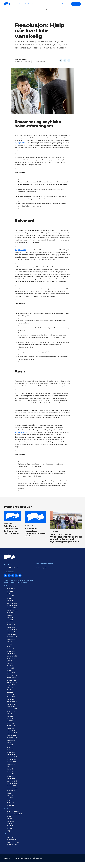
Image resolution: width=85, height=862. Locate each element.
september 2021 (12, 709)
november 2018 (12, 783)
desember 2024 (12, 629)
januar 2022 (11, 699)
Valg (8, 831)
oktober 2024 (11, 634)
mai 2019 (10, 771)
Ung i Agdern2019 (20, 143)
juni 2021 (10, 716)
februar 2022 (11, 697)
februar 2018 (11, 805)
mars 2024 (10, 649)
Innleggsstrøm (12, 840)
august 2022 (11, 685)
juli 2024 (9, 641)
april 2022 (10, 692)
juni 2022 (10, 687)
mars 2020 (10, 750)
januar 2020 (11, 754)
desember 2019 (12, 757)
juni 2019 (10, 769)
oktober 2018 (11, 786)
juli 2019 (9, 766)
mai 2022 (10, 690)
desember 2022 (12, 675)
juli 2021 (9, 714)
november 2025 (12, 605)
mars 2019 (10, 774)
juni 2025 (10, 617)
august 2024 (11, 639)
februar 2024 (11, 651)
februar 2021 (11, 726)
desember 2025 (12, 603)
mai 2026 (10, 591)
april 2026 (10, 593)
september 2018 (12, 788)
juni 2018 (10, 795)
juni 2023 (10, 663)
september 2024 (12, 637)
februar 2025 (11, 625)
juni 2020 (10, 742)
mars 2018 (10, 803)
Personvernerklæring (22, 858)
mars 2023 (10, 668)
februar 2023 (11, 670)
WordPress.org (12, 844)
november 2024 (12, 632)
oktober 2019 (11, 762)
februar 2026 (11, 598)
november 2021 (12, 704)
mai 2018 (10, 798)
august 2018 (11, 791)
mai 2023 (10, 666)
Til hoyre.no (9, 10)
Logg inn (61, 4)
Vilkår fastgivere (37, 858)
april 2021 (10, 721)
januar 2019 (11, 779)
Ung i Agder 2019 (20, 250)
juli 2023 (9, 661)
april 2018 (10, 800)
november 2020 (12, 733)
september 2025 (12, 610)
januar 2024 (11, 653)
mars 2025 (10, 622)
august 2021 (11, 711)
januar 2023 (11, 673)
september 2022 (12, 682)
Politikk (9, 828)
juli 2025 (9, 615)
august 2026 (11, 589)
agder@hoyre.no (13, 567)
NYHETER (10, 826)
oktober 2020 (11, 735)
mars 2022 (10, 694)
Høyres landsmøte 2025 (14, 814)
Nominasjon (11, 821)
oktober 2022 (11, 680)
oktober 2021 (11, 706)
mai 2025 (10, 620)
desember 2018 (12, 781)
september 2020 (12, 738)
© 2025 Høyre (8, 858)
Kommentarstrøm (13, 842)
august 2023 (11, 658)
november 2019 (12, 759)
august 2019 (11, 764)
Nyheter (28, 10)
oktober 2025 (11, 608)
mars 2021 (10, 723)
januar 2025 (11, 627)
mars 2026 (10, 596)
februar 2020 (11, 752)
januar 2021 (11, 728)
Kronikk (9, 819)
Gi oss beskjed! (41, 568)
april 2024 (10, 646)
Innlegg (9, 816)
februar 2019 (11, 776)
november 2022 (12, 678)
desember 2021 (12, 702)
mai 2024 (10, 644)
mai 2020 (10, 745)
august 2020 (11, 740)
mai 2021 (10, 718)
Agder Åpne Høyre (13, 811)
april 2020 (10, 747)
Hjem (19, 10)
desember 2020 (12, 730)
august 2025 (11, 613)
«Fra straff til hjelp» (21, 432)
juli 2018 (9, 793)
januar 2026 (11, 601)
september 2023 (12, 656)
